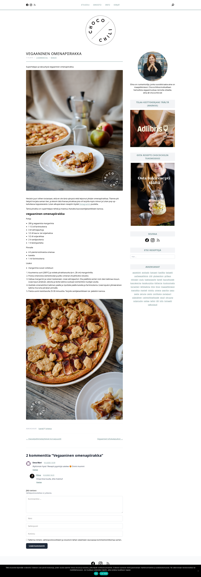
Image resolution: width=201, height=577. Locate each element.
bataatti (169, 272)
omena (48, 428)
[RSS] (35, 5)
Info (107, 5)
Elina (38, 475)
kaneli (41, 428)
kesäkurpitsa (148, 283)
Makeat (54, 58)
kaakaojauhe (150, 279)
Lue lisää (104, 573)
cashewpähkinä (141, 276)
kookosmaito (169, 283)
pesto (149, 294)
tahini (152, 301)
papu (172, 290)
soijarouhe (138, 301)
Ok (96, 573)
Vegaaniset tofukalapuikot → (110, 439)
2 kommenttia (42, 58)
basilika (161, 272)
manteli (144, 290)
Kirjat (117, 5)
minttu (151, 290)
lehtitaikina (145, 287)
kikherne (158, 283)
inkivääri (134, 279)
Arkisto (97, 5)
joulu (141, 279)
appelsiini (136, 272)
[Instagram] (31, 5)
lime (153, 287)
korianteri (135, 287)
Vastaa (35, 470)
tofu (161, 301)
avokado (145, 272)
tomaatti (168, 301)
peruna (143, 294)
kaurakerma (135, 283)
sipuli (162, 297)
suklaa (146, 301)
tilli (157, 301)
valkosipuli (152, 304)
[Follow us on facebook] (147, 240)
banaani (153, 272)
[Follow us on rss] (158, 240)
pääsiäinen (137, 297)
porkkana (157, 294)
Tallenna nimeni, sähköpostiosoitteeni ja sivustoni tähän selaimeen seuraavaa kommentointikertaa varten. (75, 540)
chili (150, 276)
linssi (158, 287)
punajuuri (167, 294)
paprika (165, 290)
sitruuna (169, 297)
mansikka (135, 290)
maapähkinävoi (168, 287)
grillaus (167, 276)
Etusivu (85, 5)
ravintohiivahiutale (151, 297)
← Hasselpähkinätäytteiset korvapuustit (43, 439)
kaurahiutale (168, 279)
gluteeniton (158, 276)
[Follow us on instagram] (152, 240)
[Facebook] (27, 5)
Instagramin (84, 204)
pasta (136, 294)
